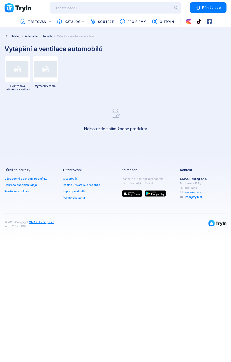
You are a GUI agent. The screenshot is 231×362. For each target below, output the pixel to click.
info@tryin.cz (194, 197)
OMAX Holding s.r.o (41, 222)
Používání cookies (17, 191)
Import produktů (74, 191)
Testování (38, 22)
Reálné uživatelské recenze (81, 185)
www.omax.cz (194, 192)
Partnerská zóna (74, 197)
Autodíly (47, 36)
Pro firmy (136, 22)
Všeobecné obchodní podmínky (26, 178)
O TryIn (167, 22)
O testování (70, 178)
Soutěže (106, 22)
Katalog (73, 22)
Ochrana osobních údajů (21, 185)
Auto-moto (31, 36)
